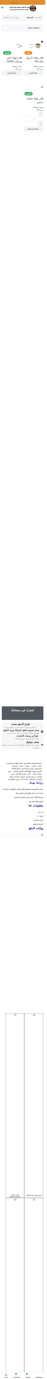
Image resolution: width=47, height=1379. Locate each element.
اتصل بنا (40, 987)
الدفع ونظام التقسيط (36, 972)
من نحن (40, 983)
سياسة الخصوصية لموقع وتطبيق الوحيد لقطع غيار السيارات (22, 960)
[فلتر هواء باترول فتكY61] (38, 45)
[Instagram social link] (24, 716)
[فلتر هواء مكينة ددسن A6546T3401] (42, 86)
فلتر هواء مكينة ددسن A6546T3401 (35, 100)
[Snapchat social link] (15, 716)
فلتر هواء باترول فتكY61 (34, 59)
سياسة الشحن (38, 991)
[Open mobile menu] (42, 8)
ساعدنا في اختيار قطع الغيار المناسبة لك (29, 964)
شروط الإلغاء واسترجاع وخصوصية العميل (28, 968)
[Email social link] (27, 2)
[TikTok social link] (11, 716)
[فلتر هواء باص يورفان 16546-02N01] (21, 46)
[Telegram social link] (21, 2)
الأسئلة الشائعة (38, 995)
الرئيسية (38, 17)
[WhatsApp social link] (24, 2)
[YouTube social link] (21, 716)
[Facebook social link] (32, 2)
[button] (33, 128)
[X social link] (29, 2)
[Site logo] (22, 8)
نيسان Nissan (38, 66)
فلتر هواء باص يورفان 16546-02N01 (14, 59)
